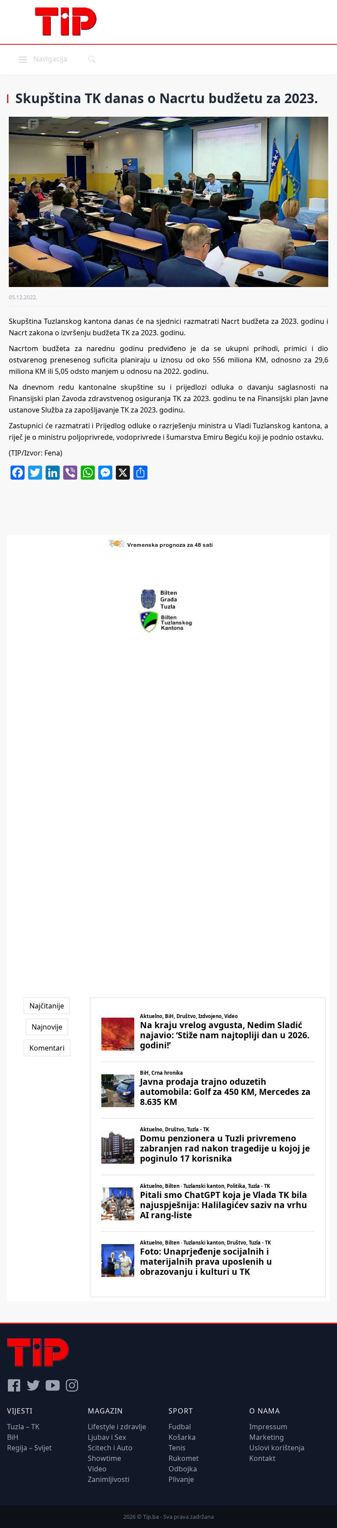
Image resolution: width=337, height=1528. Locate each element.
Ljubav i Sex (107, 1437)
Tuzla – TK (23, 1426)
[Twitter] (33, 1385)
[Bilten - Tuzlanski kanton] (169, 621)
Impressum (268, 1426)
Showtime (104, 1458)
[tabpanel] (208, 1147)
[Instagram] (72, 1385)
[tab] (46, 1006)
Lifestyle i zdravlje (117, 1426)
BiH (12, 1437)
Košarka (182, 1437)
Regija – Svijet (29, 1448)
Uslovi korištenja (277, 1448)
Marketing (266, 1437)
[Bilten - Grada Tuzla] (168, 599)
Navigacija (42, 59)
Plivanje (181, 1479)
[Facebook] (14, 1385)
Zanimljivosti (108, 1479)
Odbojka (182, 1469)
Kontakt (262, 1458)
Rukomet (183, 1458)
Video (97, 1469)
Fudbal (179, 1426)
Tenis (177, 1448)
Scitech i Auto (110, 1448)
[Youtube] (53, 1385)
